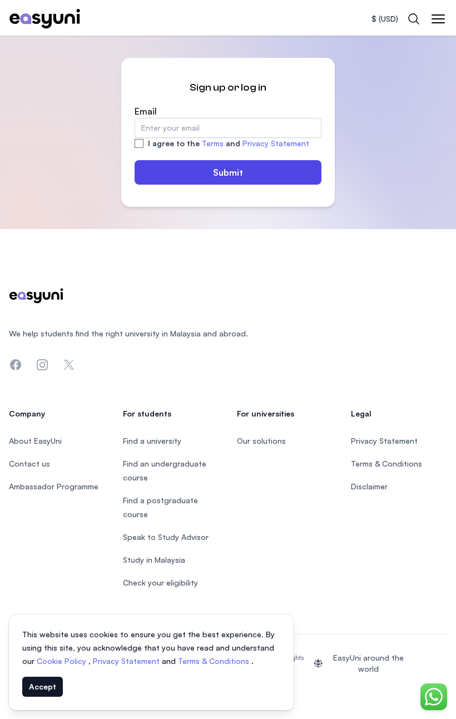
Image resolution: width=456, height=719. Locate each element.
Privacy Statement (275, 143)
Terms (213, 143)
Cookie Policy (62, 661)
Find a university (152, 440)
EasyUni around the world (368, 663)
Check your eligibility (160, 582)
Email (146, 111)
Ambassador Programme (53, 486)
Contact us (29, 463)
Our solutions (261, 440)
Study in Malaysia (154, 559)
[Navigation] (438, 19)
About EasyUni (35, 440)
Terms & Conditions (214, 661)
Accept (42, 686)
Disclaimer (369, 486)
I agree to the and (228, 143)
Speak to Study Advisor (166, 537)
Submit (228, 172)
